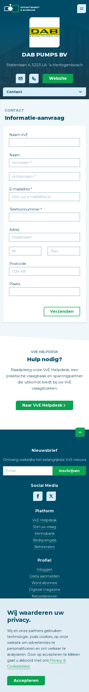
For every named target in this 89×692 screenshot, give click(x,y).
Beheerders (44, 547)
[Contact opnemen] (20, 78)
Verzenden (62, 311)
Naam (14, 155)
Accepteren (26, 680)
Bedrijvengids (44, 540)
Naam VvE (18, 135)
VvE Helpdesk (44, 520)
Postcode (17, 263)
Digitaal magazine (44, 589)
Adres (14, 229)
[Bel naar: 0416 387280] (34, 78)
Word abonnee (44, 583)
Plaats (14, 284)
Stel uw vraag (44, 527)
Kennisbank (45, 533)
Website (58, 78)
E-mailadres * (20, 189)
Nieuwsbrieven (44, 596)
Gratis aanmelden (44, 576)
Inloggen (44, 569)
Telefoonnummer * (25, 209)
